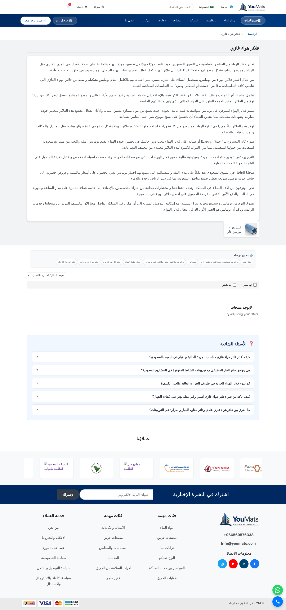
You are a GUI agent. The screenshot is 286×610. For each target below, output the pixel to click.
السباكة (194, 20)
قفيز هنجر (113, 578)
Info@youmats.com (238, 543)
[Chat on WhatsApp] (277, 590)
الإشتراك (68, 494)
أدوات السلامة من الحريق (113, 568)
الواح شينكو (167, 558)
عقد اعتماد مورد (54, 548)
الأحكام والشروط (54, 537)
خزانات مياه (167, 548)
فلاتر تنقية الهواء (132, 261)
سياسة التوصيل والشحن (53, 568)
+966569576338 (239, 535)
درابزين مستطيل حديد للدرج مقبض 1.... (219, 261)
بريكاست (211, 20)
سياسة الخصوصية (53, 558)
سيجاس (192, 261)
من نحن (53, 527)
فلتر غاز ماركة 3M (111, 261)
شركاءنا (146, 20)
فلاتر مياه (247, 261)
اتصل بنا (129, 20)
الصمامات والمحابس (113, 548)
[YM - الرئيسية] (251, 7)
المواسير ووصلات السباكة (167, 568)
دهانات (162, 20)
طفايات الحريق (167, 578)
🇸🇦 (206, 6)
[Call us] (277, 601)
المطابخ (177, 20)
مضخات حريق (167, 537)
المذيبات (113, 558)
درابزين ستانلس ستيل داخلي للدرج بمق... (164, 261)
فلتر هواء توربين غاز (89, 261)
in (243, 564)
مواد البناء (229, 20)
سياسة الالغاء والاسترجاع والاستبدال (53, 581)
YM (258, 603)
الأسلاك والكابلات (113, 527)
